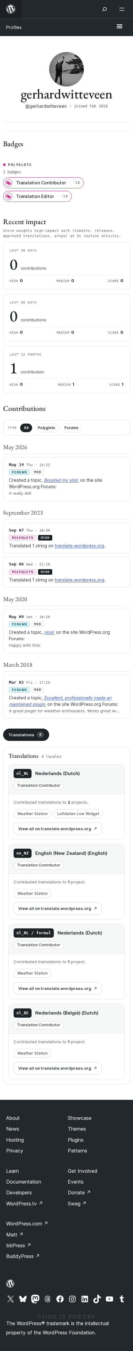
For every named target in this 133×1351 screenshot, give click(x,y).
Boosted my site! (61, 480)
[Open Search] (104, 9)
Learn (12, 1171)
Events (76, 1182)
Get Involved (82, 1171)
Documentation (23, 1182)
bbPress (18, 1245)
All (26, 427)
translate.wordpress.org (79, 545)
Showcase (80, 1118)
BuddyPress (23, 1256)
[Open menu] (123, 9)
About (13, 1118)
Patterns (77, 1151)
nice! (49, 632)
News (12, 1129)
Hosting (15, 1140)
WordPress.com (27, 1223)
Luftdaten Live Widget (78, 813)
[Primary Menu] (119, 26)
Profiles (14, 27)
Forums (71, 427)
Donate (79, 1192)
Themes (77, 1129)
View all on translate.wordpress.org (54, 828)
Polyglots (46, 427)
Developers (19, 1192)
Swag (77, 1203)
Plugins (76, 1140)
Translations (24, 734)
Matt (15, 1235)
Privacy (14, 1151)
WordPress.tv (24, 1203)
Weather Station (32, 813)
